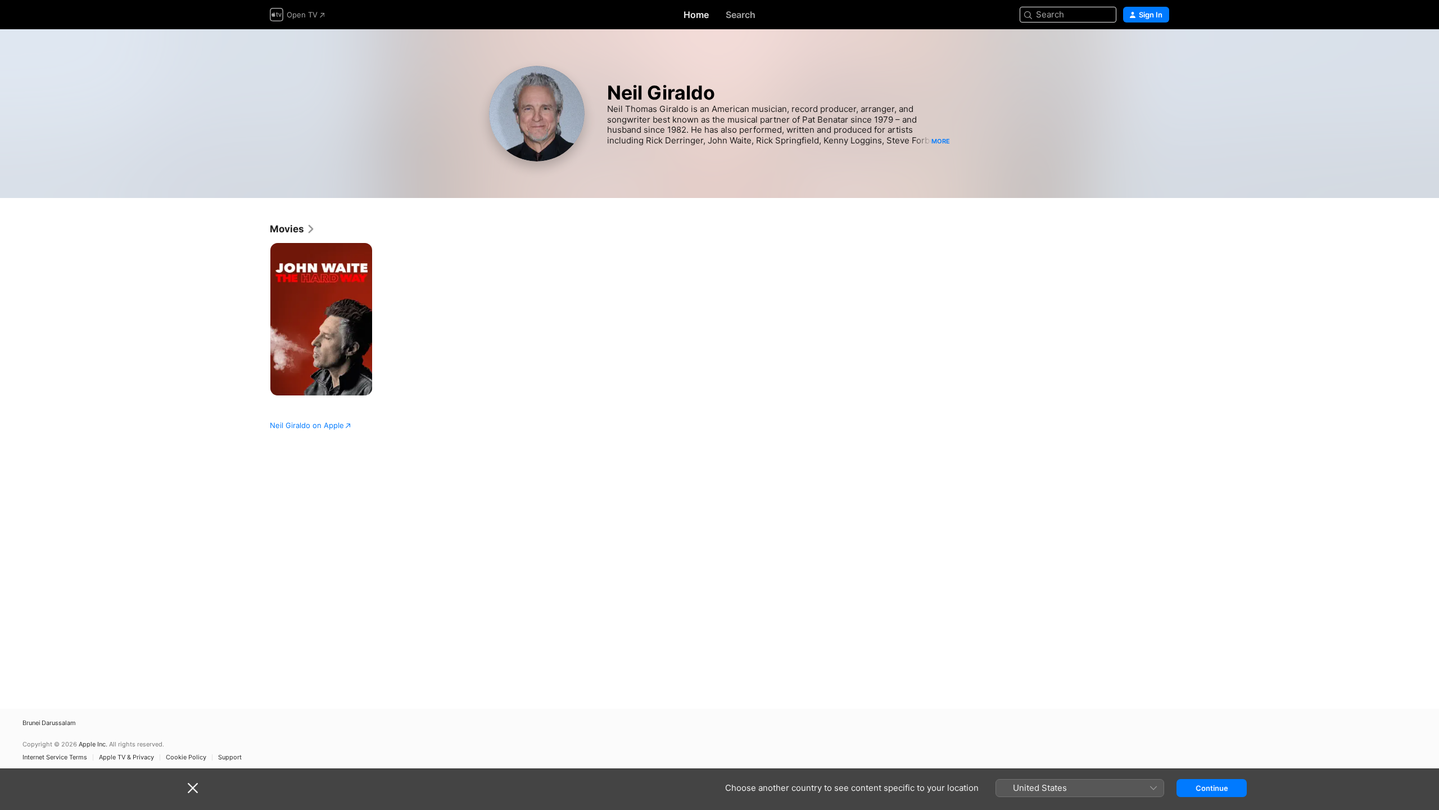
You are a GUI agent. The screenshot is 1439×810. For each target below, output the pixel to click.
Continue (1212, 788)
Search (740, 14)
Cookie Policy (186, 757)
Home (696, 14)
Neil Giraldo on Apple (307, 425)
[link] (292, 229)
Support (230, 757)
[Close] (193, 788)
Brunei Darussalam (49, 723)
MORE (940, 141)
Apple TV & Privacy (126, 757)
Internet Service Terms (54, 757)
